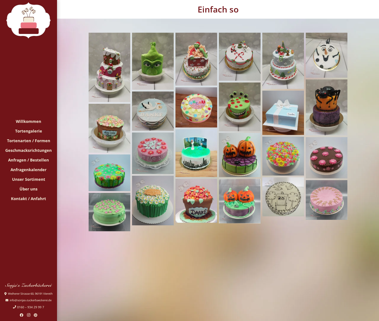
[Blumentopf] (196, 201)
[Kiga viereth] (153, 200)
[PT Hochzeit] (283, 196)
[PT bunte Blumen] (283, 156)
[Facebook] (21, 315)
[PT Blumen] (109, 173)
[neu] (109, 67)
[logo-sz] (28, 20)
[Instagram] (28, 315)
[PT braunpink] (326, 157)
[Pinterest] (35, 315)
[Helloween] (239, 155)
